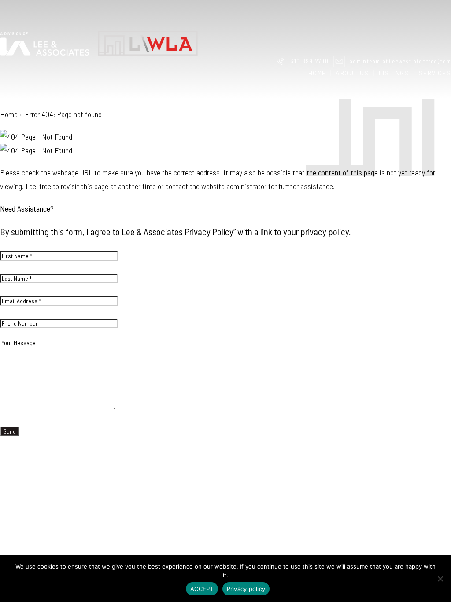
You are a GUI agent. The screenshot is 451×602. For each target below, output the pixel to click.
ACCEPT (202, 588)
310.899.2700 (310, 61)
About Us (352, 73)
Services (435, 73)
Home (317, 73)
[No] (440, 578)
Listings (394, 73)
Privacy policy (246, 588)
